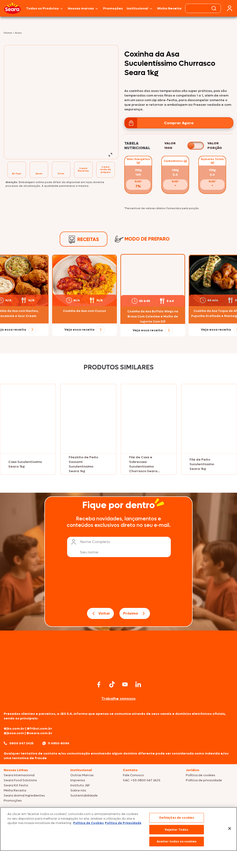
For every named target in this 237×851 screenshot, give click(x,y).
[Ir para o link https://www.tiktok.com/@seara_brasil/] (112, 684)
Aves (18, 33)
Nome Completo (95, 541)
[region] (118, 829)
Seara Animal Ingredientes (24, 795)
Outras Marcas (82, 775)
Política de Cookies (88, 823)
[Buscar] (214, 8)
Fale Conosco (133, 775)
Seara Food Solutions (20, 780)
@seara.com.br (39, 733)
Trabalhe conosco (118, 698)
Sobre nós (78, 790)
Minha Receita (169, 8)
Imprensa (77, 780)
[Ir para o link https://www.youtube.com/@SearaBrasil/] (125, 684)
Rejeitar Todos (176, 830)
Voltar (104, 613)
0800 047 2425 (21, 743)
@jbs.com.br (14, 728)
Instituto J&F (80, 785)
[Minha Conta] (230, 8)
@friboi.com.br (39, 728)
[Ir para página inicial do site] (118, 670)
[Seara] (12, 8)
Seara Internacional (19, 775)
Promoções (113, 8)
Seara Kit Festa (16, 785)
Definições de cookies (176, 818)
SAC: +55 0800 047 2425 (141, 780)
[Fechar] (230, 829)
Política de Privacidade (123, 823)
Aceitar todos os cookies (176, 841)
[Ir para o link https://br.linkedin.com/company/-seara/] (138, 684)
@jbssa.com (14, 733)
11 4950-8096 (58, 743)
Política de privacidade (204, 780)
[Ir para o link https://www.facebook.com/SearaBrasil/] (98, 684)
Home (8, 33)
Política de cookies (200, 775)
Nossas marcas (81, 8)
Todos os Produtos (42, 8)
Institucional (137, 8)
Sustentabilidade (84, 795)
